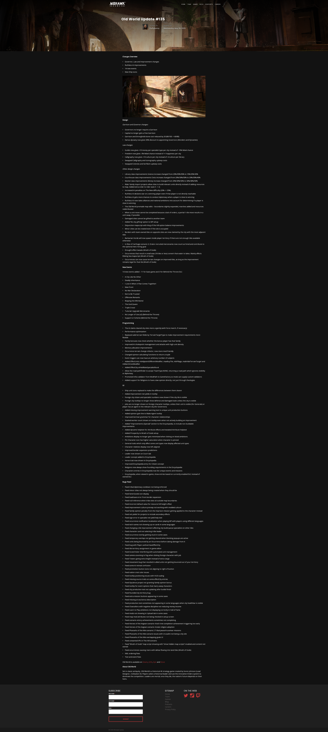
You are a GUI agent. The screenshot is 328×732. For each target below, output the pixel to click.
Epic (154, 662)
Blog (201, 4)
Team (189, 4)
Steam (145, 662)
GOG (150, 662)
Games (195, 4)
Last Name (111, 701)
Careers (218, 4)
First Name (111, 693)
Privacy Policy (170, 709)
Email (110, 708)
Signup (126, 719)
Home (183, 4)
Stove (162, 662)
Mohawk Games (117, 4)
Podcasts (209, 4)
